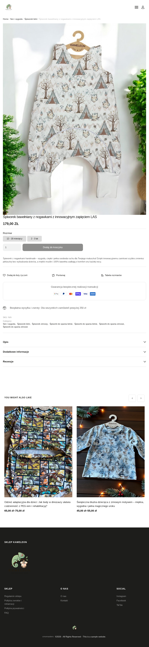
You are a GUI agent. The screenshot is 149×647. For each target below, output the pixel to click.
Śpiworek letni (30, 19)
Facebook (121, 600)
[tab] (74, 342)
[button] (132, 398)
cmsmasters (48, 636)
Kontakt (64, 600)
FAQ (6, 613)
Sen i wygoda (16, 19)
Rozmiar (7, 233)
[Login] (143, 7)
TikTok (120, 605)
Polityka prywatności (14, 608)
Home (5, 19)
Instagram (121, 596)
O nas (63, 596)
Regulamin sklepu (12, 596)
